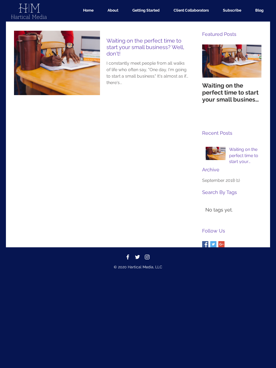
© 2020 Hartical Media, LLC (138, 267)
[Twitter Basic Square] (213, 244)
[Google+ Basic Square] (221, 244)
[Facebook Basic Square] (205, 244)
